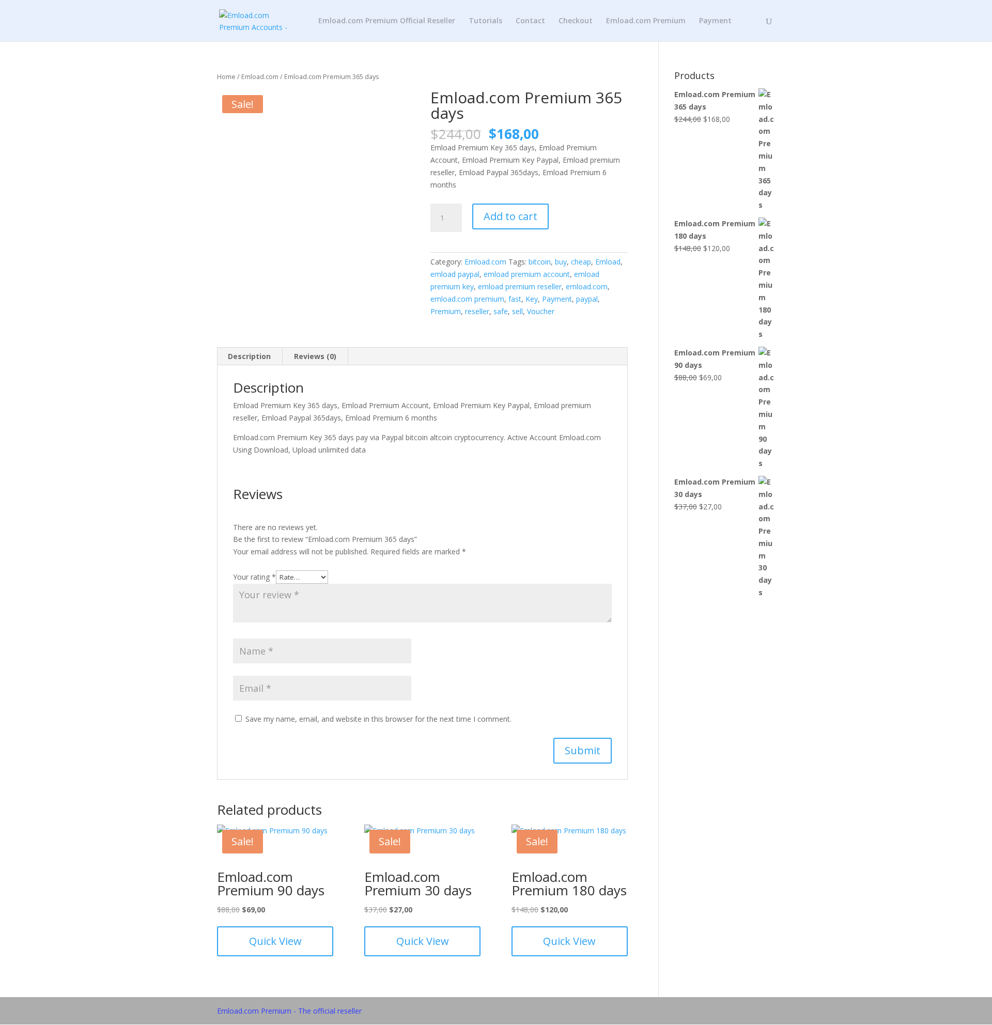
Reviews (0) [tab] (315, 356)
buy (561, 262)
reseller (477, 311)
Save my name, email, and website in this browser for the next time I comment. (378, 719)
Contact (530, 21)
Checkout (576, 21)
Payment (715, 21)
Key (531, 299)
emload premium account (527, 274)
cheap (581, 262)
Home (226, 76)
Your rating (254, 577)
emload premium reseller (520, 286)
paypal (587, 299)
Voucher (540, 311)
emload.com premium (467, 299)
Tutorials (485, 21)
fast (514, 299)
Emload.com (259, 76)
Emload (608, 262)
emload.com (587, 286)
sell (517, 311)
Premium (445, 311)
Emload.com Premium (646, 21)
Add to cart (510, 216)
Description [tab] (249, 356)
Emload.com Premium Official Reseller (386, 21)
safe (500, 311)
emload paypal (454, 274)
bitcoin (540, 262)
